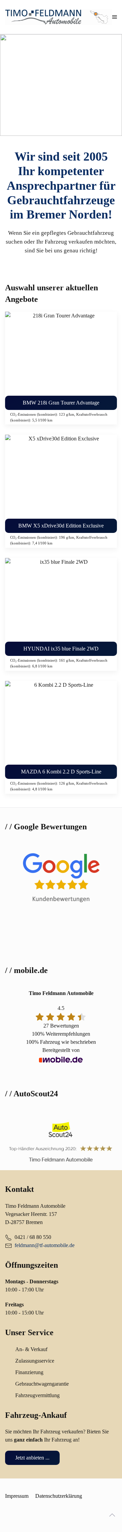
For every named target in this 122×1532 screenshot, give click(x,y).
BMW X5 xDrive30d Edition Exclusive (61, 526)
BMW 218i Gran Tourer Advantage (61, 403)
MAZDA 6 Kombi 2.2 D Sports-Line (61, 771)
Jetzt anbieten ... (32, 1458)
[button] (114, 17)
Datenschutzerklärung (58, 1496)
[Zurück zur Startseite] (58, 17)
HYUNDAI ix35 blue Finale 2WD (61, 648)
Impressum (16, 1496)
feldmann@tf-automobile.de (45, 1245)
